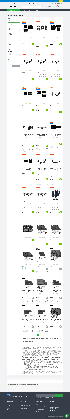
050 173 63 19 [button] (53, 404)
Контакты (8, 406)
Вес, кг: (23, 39)
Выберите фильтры (16, 65)
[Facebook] (36, 411)
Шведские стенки (24, 406)
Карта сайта (9, 408)
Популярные (24, 10)
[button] (10, 3)
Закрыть (61, 1)
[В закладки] (46, 22)
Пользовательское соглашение (44, 397)
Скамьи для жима (24, 409)
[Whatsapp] (54, 410)
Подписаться (59, 395)
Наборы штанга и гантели (25, 405)
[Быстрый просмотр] (33, 25)
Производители (9, 409)
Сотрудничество (10, 405)
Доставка (26, 3)
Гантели (22, 404)
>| (45, 335)
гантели (36, 352)
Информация (36, 10)
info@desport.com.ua (53, 405)
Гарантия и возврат (31, 3)
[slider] (8, 22)
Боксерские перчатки (25, 408)
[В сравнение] (46, 23)
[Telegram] (52, 410)
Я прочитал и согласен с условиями (46, 397)
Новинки (30, 10)
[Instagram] (38, 411)
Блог (41, 10)
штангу (31, 352)
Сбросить (10, 65)
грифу (56, 343)
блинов (37, 344)
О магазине (9, 404)
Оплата (22, 3)
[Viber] (50, 410)
